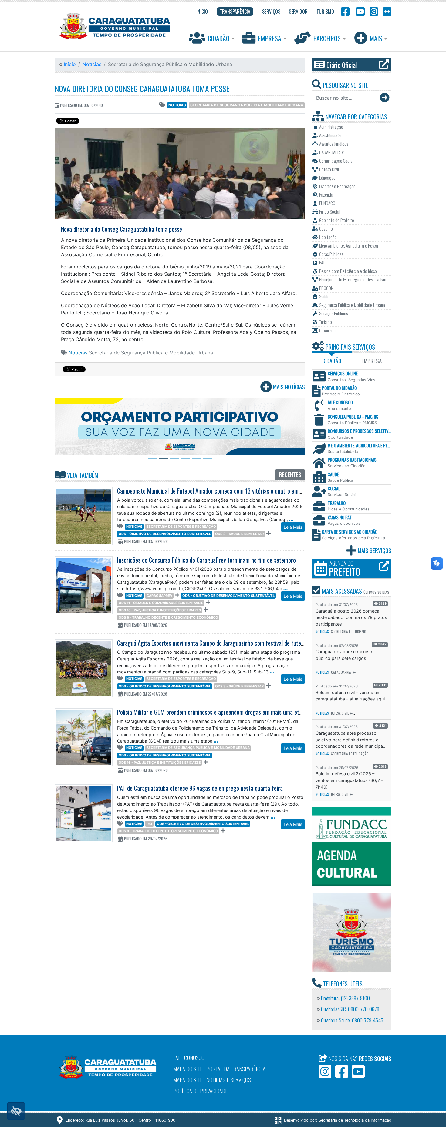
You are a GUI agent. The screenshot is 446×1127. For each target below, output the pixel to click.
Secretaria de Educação (350, 753)
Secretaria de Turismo (348, 631)
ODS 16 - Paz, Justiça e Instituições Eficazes (160, 610)
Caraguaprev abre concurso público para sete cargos (344, 655)
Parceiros (327, 38)
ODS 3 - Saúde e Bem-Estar (239, 534)
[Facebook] (345, 11)
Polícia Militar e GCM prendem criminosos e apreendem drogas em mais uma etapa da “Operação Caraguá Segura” (248, 711)
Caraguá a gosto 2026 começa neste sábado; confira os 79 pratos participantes (351, 617)
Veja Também (82, 475)
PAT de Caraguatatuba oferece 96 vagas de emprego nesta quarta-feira (200, 788)
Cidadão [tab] (331, 360)
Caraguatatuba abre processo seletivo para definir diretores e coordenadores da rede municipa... (351, 739)
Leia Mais (293, 527)
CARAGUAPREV (159, 595)
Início (69, 64)
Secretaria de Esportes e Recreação (181, 526)
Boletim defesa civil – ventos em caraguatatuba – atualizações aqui (350, 696)
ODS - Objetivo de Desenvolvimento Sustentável (165, 534)
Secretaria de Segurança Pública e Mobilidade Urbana (246, 105)
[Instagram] (373, 11)
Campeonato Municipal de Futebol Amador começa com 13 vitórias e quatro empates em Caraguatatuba (236, 490)
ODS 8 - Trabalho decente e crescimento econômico (168, 617)
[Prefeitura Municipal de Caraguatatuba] (115, 26)
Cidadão (218, 38)
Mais (376, 38)
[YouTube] (359, 11)
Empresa (270, 38)
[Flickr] (385, 11)
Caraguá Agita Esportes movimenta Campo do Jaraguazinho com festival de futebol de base (222, 642)
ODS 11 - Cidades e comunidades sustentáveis (161, 603)
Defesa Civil (340, 713)
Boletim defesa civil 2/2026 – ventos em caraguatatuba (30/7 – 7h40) (349, 780)
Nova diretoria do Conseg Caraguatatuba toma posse (142, 88)
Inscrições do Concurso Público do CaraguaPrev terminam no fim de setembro (206, 559)
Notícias (92, 64)
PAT (150, 824)
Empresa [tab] (371, 360)
